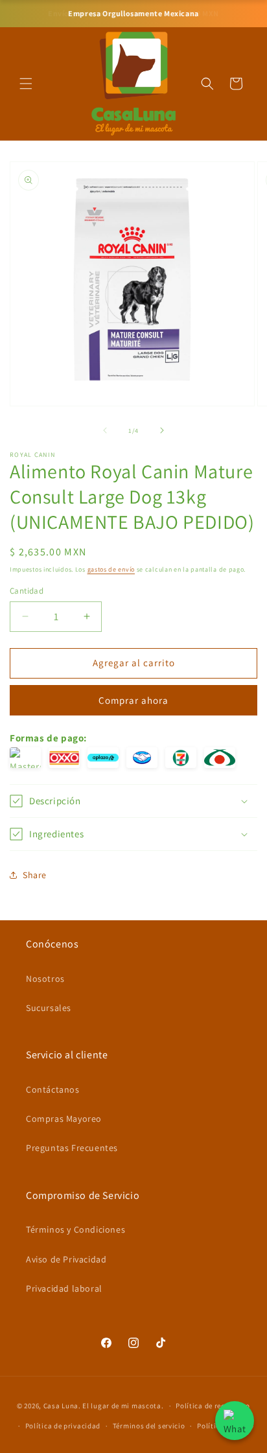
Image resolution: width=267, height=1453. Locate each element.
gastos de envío (111, 569)
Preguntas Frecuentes (72, 1148)
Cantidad (26, 590)
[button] (26, 83)
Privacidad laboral (64, 1288)
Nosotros (45, 978)
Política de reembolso (213, 1405)
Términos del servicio (149, 1425)
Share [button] (35, 875)
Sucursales (48, 1008)
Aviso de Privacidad (66, 1259)
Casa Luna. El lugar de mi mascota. (103, 1405)
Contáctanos (53, 1089)
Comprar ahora (133, 700)
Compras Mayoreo (64, 1118)
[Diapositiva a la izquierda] (105, 430)
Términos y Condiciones (75, 1229)
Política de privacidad (62, 1425)
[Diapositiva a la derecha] (162, 430)
